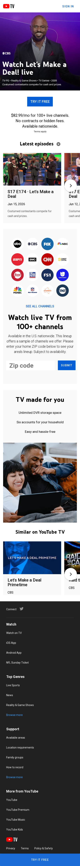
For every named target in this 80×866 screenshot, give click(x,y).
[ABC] (17, 244)
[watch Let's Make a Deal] (32, 169)
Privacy (10, 848)
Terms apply (40, 131)
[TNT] (62, 291)
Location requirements (20, 747)
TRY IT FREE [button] (40, 101)
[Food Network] (17, 275)
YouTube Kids (14, 829)
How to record (14, 767)
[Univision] (62, 275)
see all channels (40, 306)
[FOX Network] (47, 244)
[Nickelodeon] (47, 291)
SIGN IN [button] (68, 6)
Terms (25, 848)
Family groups (14, 757)
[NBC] (62, 244)
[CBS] (6, 53)
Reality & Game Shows (20, 705)
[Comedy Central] (62, 259)
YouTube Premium (17, 809)
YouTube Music (15, 819)
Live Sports (13, 685)
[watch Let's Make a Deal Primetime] (32, 558)
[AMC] (32, 259)
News (9, 695)
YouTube (11, 799)
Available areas (15, 737)
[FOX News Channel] (32, 275)
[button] (70, 185)
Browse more (14, 714)
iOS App (11, 642)
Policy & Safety (43, 848)
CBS (10, 592)
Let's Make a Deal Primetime (24, 582)
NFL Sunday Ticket (17, 662)
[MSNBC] (17, 291)
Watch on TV (14, 632)
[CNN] (47, 259)
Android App (14, 652)
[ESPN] (17, 259)
